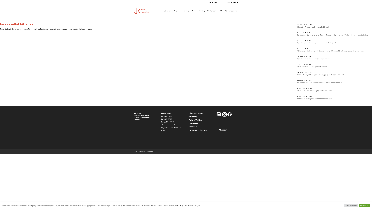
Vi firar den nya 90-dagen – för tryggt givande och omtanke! (320, 75)
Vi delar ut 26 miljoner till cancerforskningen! (314, 99)
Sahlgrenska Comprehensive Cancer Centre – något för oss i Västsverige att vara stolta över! (333, 35)
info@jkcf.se (166, 113)
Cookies (150, 151)
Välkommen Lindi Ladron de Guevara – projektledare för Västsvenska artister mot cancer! (331, 51)
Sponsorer (193, 127)
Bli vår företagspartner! (229, 11)
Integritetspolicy (139, 151)
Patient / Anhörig (198, 11)
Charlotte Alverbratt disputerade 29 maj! (313, 27)
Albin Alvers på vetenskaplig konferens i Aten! (314, 91)
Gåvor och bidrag (170, 11)
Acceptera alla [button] (364, 205)
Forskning (185, 11)
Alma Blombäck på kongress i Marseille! (312, 67)
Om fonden (211, 11)
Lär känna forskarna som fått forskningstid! (313, 59)
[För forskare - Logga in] (237, 2)
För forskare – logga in (198, 130)
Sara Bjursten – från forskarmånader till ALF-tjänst (316, 43)
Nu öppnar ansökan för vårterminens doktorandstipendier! (319, 83)
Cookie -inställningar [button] (351, 205)
